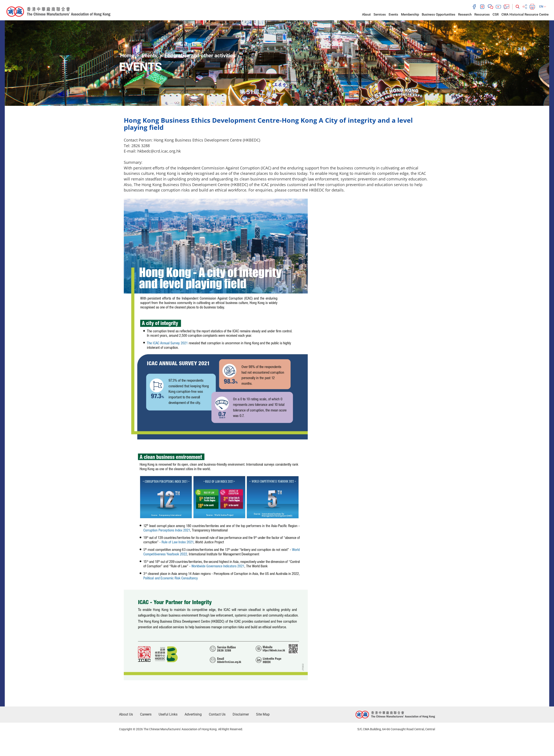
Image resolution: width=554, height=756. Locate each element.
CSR (496, 14)
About (366, 14)
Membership (410, 14)
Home (127, 56)
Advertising (193, 714)
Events (393, 14)
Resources (482, 14)
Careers (145, 714)
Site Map (263, 714)
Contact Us (217, 714)
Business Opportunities (438, 14)
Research (465, 14)
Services (380, 14)
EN (541, 6)
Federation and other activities (199, 56)
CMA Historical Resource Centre (525, 14)
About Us (126, 714)
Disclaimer (241, 714)
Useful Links (168, 714)
